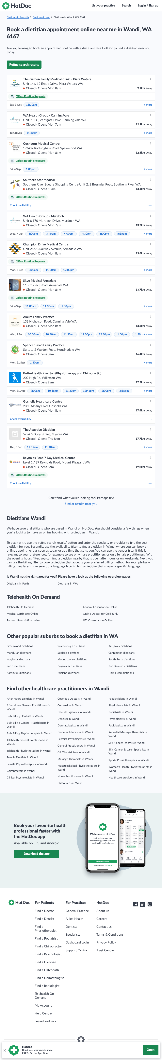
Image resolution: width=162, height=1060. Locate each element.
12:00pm (68, 270)
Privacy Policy (106, 942)
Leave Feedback (45, 1021)
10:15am (53, 391)
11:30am (31, 104)
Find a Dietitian (45, 962)
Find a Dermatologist (49, 978)
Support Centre (76, 950)
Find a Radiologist (47, 985)
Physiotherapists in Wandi (124, 705)
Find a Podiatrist (46, 938)
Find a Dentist (44, 918)
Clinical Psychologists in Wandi (25, 777)
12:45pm (88, 391)
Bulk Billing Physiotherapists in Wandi (29, 733)
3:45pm (51, 233)
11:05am (32, 447)
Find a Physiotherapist (46, 928)
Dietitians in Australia (18, 17)
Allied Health (75, 918)
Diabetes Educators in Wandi (75, 732)
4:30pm (86, 233)
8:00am (33, 270)
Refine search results (24, 64)
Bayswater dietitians (69, 666)
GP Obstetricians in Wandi (73, 752)
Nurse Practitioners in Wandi (75, 776)
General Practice (77, 911)
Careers (101, 918)
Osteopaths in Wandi (70, 783)
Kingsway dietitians (120, 646)
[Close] (4, 1050)
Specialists (73, 934)
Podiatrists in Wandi (120, 712)
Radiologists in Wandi (121, 725)
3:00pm (33, 233)
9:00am (35, 391)
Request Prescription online (23, 620)
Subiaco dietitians (68, 653)
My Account (43, 1005)
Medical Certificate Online (22, 614)
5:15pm (122, 233)
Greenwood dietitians (20, 646)
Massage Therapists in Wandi (75, 759)
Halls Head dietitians (121, 673)
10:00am (33, 334)
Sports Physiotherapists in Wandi (128, 760)
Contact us (104, 926)
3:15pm (124, 391)
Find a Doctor (44, 911)
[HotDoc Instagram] (149, 904)
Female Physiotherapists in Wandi (27, 764)
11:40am (50, 447)
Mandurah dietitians (19, 653)
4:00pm (68, 233)
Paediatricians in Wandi (122, 698)
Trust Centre (105, 950)
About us (102, 911)
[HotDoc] (16, 5)
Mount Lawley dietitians (72, 659)
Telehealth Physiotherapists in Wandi (29, 751)
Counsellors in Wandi (70, 705)
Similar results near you (81, 503)
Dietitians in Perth (18, 583)
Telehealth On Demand (21, 607)
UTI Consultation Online (97, 620)
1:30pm (66, 306)
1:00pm (30, 169)
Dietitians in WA (41, 17)
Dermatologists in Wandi (72, 725)
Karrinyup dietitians (19, 673)
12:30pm (104, 334)
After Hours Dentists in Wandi (25, 698)
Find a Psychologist (48, 954)
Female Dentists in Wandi (22, 757)
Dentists (71, 926)
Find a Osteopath (47, 970)
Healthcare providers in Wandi (126, 777)
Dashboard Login (77, 942)
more (148, 104)
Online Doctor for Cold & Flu (100, 614)
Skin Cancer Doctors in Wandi (126, 743)
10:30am (51, 334)
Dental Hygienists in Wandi (73, 712)
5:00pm (104, 233)
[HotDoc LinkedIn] (142, 904)
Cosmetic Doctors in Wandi (74, 698)
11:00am (30, 306)
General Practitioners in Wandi (76, 745)
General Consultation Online (100, 607)
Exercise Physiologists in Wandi (76, 739)
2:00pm (106, 391)
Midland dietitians (68, 673)
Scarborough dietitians (71, 646)
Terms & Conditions (109, 934)
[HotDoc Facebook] (135, 904)
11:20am (51, 270)
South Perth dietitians (121, 659)
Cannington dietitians (121, 653)
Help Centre (43, 1013)
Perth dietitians (16, 666)
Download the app (37, 853)
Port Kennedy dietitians (122, 666)
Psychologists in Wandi (122, 719)
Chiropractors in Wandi (21, 771)
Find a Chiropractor (48, 946)
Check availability (20, 205)
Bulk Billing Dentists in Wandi (25, 716)
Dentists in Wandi (68, 719)
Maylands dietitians (18, 659)
